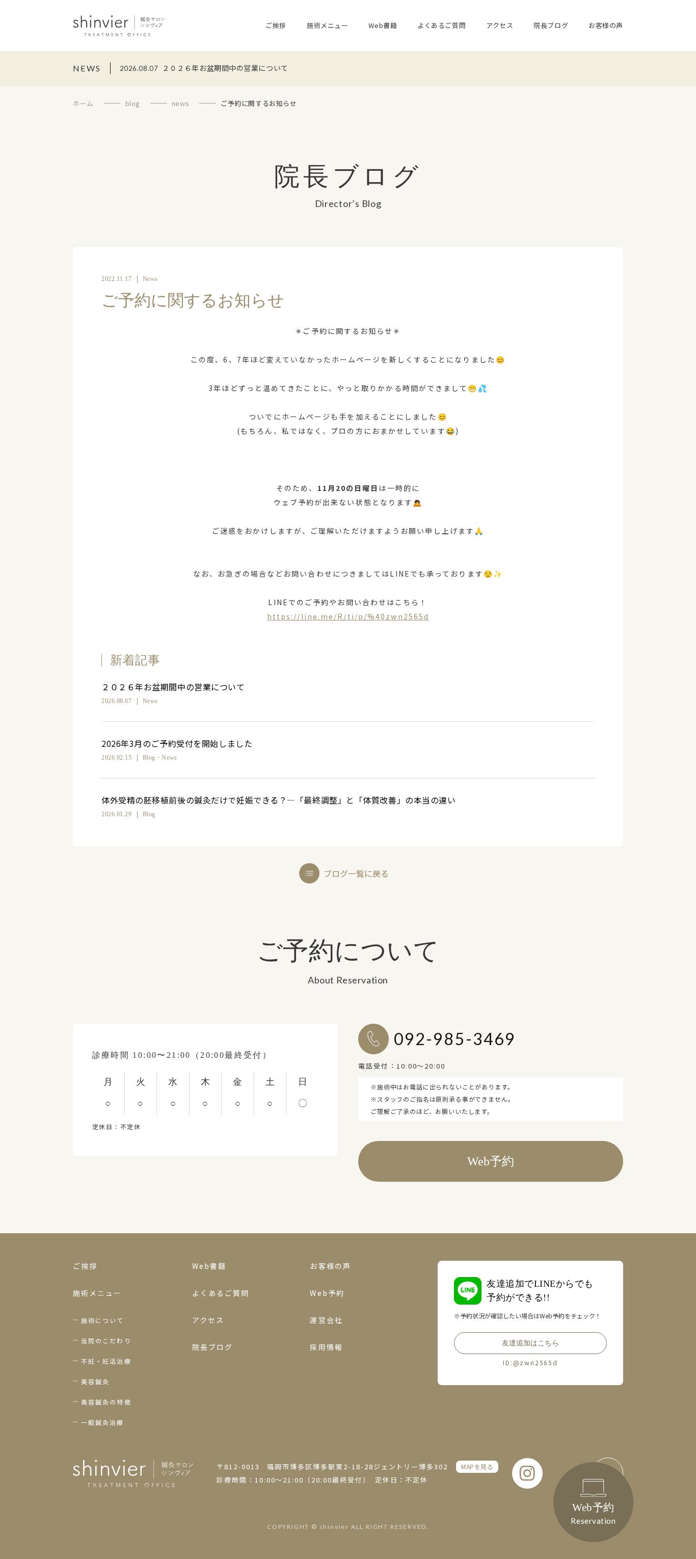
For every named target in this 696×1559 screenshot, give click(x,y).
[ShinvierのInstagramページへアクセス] (527, 1473)
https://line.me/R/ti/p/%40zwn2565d (348, 616)
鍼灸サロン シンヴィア (119, 25)
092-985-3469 (455, 1039)
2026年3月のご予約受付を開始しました (176, 743)
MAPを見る (477, 1466)
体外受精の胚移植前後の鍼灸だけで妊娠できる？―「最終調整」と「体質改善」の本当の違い (278, 800)
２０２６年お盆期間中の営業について (173, 687)
